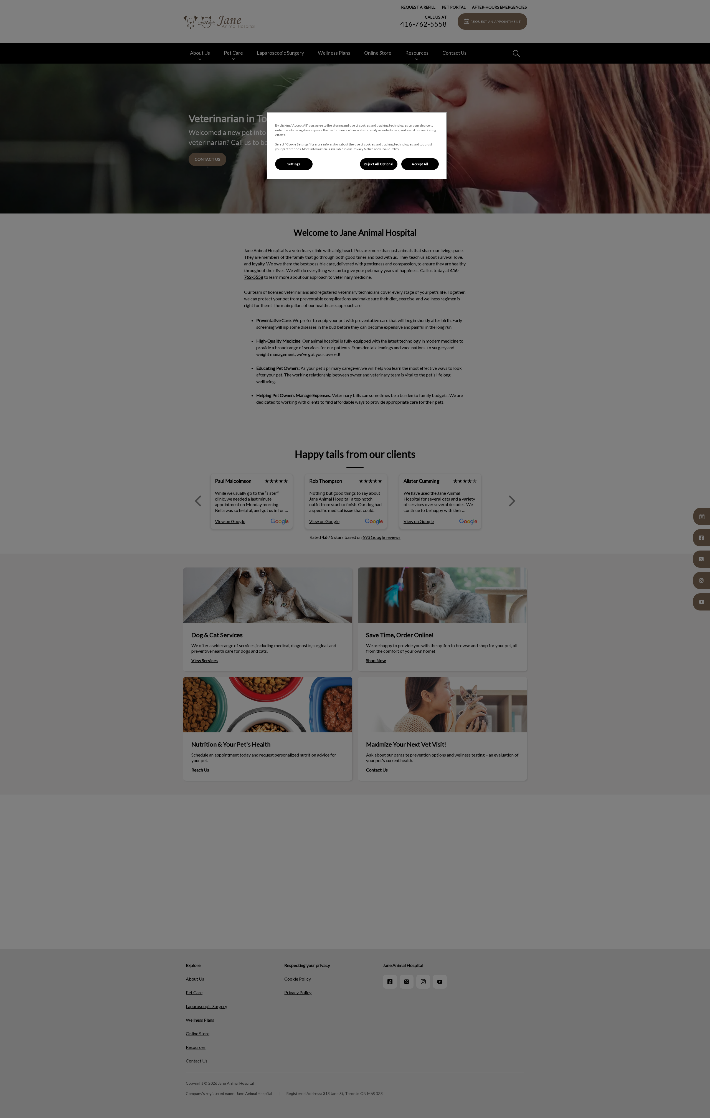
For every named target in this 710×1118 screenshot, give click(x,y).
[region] (357, 145)
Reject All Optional (379, 164)
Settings (294, 164)
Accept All (420, 164)
